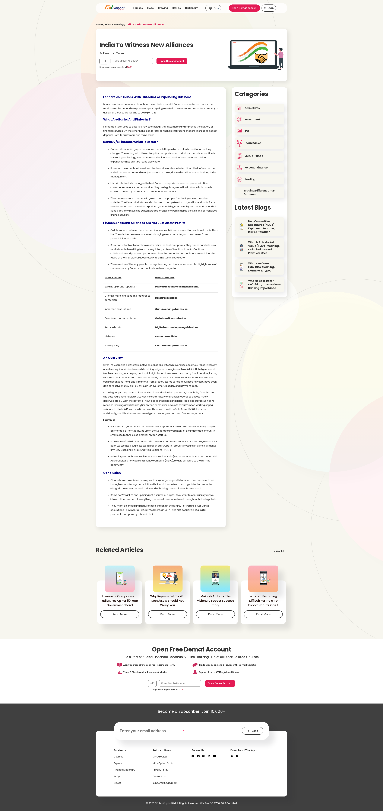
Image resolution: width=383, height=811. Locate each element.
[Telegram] (198, 756)
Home (99, 24)
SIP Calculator (161, 756)
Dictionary (191, 8)
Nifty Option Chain (163, 763)
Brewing (163, 8)
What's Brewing (114, 24)
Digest (117, 783)
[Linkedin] (209, 756)
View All (278, 551)
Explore (118, 763)
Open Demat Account (244, 8)
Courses (138, 8)
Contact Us (159, 776)
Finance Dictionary (124, 770)
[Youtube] (214, 756)
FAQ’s (117, 776)
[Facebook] (193, 756)
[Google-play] (237, 756)
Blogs (150, 8)
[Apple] (231, 756)
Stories (176, 8)
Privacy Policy (160, 770)
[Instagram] (203, 756)
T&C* (129, 67)
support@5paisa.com (165, 783)
